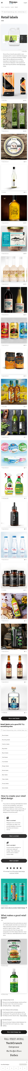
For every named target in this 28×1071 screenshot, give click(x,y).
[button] (26, 1062)
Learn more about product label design (13, 908)
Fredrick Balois (5, 905)
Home (2, 7)
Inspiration (7, 7)
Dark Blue (25, 51)
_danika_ (4, 590)
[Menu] (2, 2)
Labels (12, 7)
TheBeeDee (5, 712)
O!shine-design (5, 965)
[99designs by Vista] (13, 2)
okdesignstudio (5, 498)
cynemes (4, 192)
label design (22, 64)
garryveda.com (5, 131)
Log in (25, 2)
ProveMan (5, 406)
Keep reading (16, 1005)
